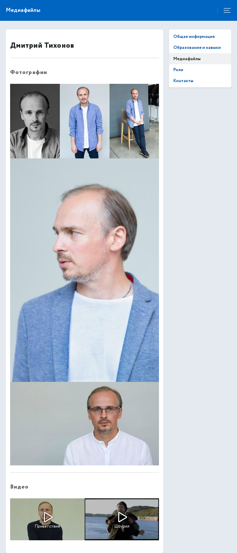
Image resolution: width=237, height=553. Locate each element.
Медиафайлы (187, 59)
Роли (178, 70)
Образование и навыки (197, 48)
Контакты (183, 81)
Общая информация (194, 37)
